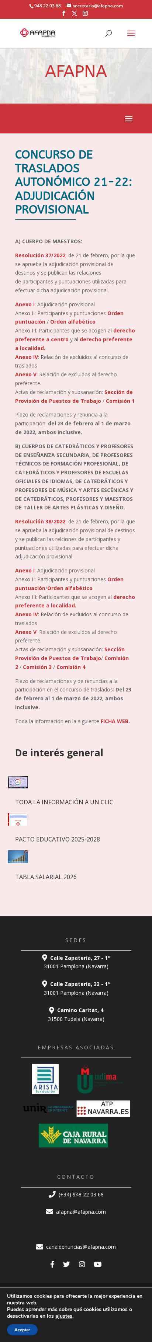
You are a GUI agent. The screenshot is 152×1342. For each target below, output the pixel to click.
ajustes (63, 1316)
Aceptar (22, 1330)
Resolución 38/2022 (40, 521)
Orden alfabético (73, 321)
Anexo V (26, 374)
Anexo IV (26, 356)
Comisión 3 (37, 666)
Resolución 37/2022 (40, 255)
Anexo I (25, 304)
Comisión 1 (120, 400)
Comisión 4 (70, 666)
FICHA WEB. (115, 721)
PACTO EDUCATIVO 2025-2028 (57, 839)
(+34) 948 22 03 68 (80, 1194)
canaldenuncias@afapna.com (80, 1246)
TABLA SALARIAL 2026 (46, 877)
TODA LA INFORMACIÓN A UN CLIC (64, 802)
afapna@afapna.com (80, 1211)
